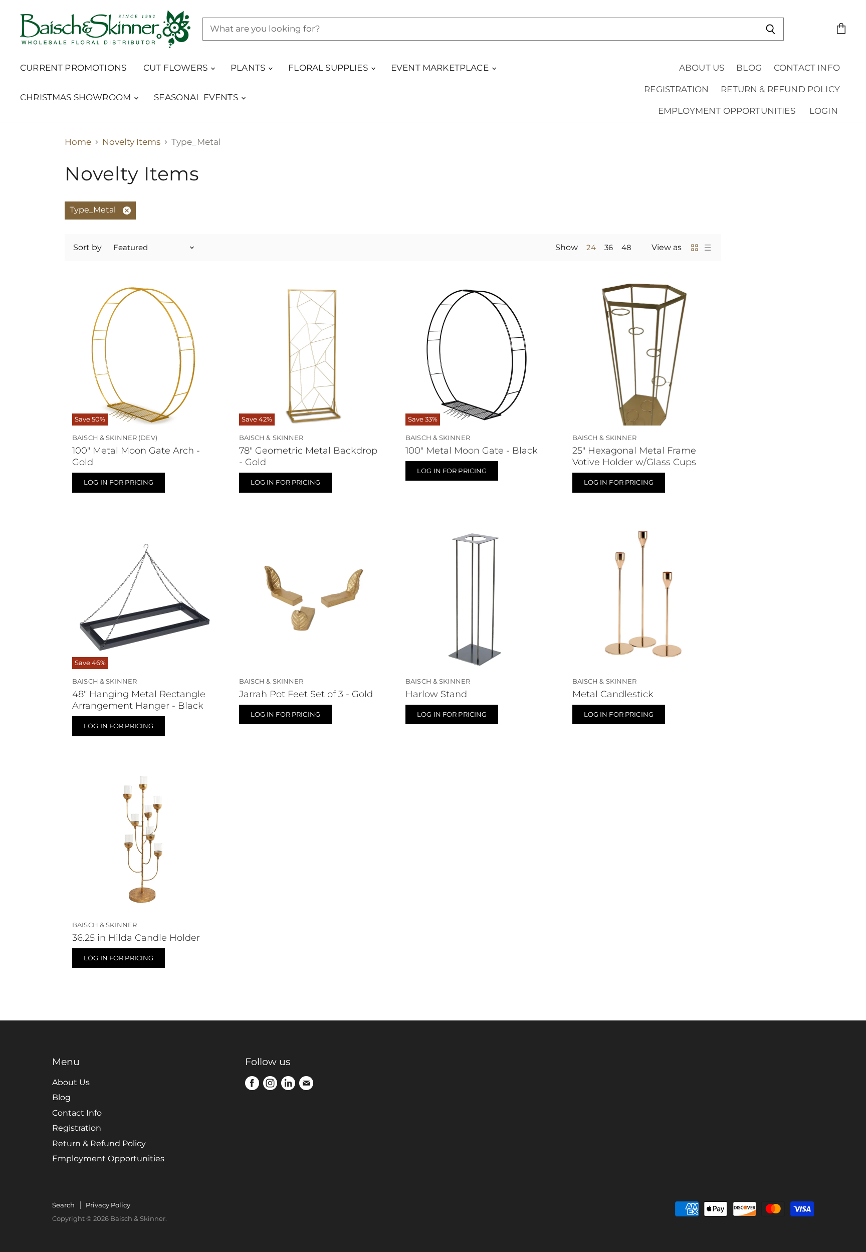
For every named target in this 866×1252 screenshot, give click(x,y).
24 (591, 247)
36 (608, 247)
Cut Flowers (176, 68)
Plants (249, 68)
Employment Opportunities (726, 111)
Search (63, 1205)
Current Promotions (73, 68)
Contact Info (807, 68)
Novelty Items (131, 142)
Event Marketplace (441, 68)
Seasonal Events (197, 97)
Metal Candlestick (613, 694)
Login (823, 111)
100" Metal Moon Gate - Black (471, 450)
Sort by (87, 247)
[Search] (770, 29)
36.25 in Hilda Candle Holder (136, 937)
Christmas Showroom (76, 97)
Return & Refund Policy (780, 89)
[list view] (708, 248)
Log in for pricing (118, 482)
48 (626, 247)
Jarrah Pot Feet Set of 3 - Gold (306, 694)
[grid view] (695, 248)
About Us (701, 68)
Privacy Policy (108, 1205)
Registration (676, 89)
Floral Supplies (329, 68)
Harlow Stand (436, 694)
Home (78, 142)
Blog (749, 68)
